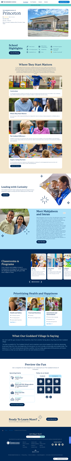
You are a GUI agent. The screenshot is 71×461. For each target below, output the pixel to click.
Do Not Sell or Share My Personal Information (54, 454)
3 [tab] (34, 281)
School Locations (26, 443)
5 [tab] (37, 281)
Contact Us (33, 445)
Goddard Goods (34, 447)
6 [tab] (38, 281)
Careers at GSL (34, 442)
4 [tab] (36, 281)
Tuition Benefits (42, 447)
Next (66, 22)
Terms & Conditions (32, 454)
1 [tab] (32, 281)
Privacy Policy (24, 454)
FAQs (24, 445)
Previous (30, 22)
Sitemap (41, 445)
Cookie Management (41, 454)
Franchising (25, 447)
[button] (22, 378)
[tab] (42, 376)
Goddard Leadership (35, 443)
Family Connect (42, 443)
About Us (24, 442)
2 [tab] (33, 281)
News (41, 442)
